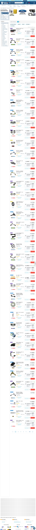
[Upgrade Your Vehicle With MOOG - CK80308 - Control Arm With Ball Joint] (13, 225)
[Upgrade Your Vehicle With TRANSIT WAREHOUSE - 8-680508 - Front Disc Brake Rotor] (13, 204)
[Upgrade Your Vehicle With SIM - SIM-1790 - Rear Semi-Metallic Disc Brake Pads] (13, 143)
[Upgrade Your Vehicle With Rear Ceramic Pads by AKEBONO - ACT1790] (13, 247)
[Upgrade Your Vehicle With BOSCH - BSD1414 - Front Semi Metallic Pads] (13, 345)
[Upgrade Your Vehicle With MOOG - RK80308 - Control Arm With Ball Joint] (13, 41)
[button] (12, 2)
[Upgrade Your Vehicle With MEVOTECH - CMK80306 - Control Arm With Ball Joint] (13, 153)
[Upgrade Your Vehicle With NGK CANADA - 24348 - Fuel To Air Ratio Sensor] (13, 355)
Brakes (3, 24)
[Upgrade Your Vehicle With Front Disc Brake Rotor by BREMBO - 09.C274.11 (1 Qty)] (13, 268)
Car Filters (3, 37)
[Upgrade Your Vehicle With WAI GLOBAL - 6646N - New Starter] (13, 336)
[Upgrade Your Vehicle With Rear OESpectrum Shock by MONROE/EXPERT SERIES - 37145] (13, 413)
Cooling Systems (4, 32)
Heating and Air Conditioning (6, 28)
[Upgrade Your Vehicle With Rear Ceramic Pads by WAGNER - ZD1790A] (13, 325)
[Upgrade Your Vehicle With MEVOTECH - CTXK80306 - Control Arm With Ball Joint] (13, 113)
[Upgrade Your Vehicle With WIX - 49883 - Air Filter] (13, 278)
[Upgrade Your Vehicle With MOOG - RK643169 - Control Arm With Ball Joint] (13, 384)
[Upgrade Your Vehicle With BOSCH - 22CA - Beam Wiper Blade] (13, 315)
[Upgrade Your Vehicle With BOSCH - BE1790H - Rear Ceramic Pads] (13, 164)
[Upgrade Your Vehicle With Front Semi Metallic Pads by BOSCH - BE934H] (13, 286)
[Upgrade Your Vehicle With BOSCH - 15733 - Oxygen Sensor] (13, 73)
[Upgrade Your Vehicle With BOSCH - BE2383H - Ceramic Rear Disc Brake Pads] (13, 423)
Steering (3, 35)
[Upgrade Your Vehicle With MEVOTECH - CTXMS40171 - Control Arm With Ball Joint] (13, 374)
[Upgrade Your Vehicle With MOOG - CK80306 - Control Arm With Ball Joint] (13, 257)
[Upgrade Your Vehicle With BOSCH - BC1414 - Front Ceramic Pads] (13, 83)
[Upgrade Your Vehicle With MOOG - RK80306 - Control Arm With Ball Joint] (13, 63)
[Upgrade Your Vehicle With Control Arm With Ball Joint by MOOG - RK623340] (13, 184)
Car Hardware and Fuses (5, 31)
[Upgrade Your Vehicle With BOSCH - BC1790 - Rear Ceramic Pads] (13, 93)
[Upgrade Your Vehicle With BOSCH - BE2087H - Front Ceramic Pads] (13, 195)
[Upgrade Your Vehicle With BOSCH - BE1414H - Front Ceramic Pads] (13, 123)
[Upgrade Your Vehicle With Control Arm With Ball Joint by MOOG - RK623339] (13, 236)
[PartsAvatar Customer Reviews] (24, 0)
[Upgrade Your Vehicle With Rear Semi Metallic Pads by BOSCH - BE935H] (13, 133)
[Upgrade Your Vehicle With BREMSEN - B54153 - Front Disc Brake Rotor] (13, 31)
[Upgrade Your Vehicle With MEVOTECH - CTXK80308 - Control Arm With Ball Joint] (13, 174)
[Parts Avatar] (4, 2)
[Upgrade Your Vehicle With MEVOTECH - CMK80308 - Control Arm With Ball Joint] (13, 52)
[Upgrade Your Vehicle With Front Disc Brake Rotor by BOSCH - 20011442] (13, 305)
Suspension (3, 26)
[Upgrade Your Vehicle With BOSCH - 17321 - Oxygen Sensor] (13, 404)
